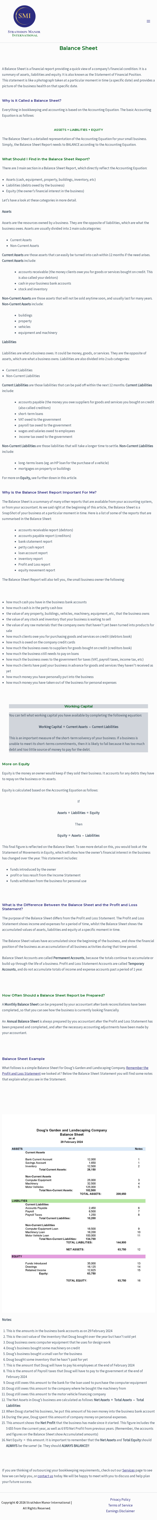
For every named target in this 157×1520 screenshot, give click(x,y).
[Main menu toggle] (148, 21)
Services (128, 1470)
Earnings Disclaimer (120, 1511)
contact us (45, 1476)
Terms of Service (120, 1505)
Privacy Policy (120, 1499)
